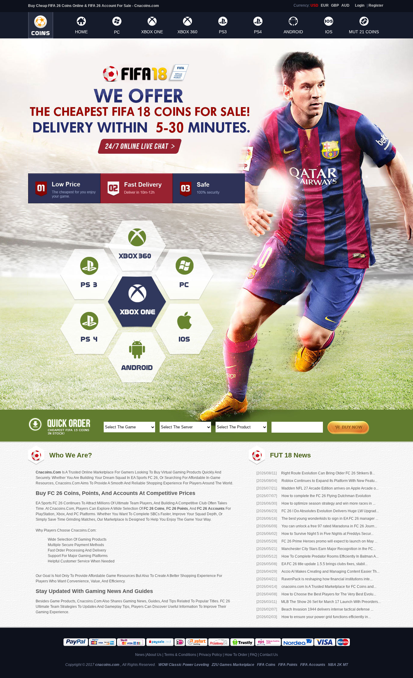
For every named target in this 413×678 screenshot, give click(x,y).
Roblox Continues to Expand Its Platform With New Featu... (329, 481)
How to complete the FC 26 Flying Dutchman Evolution (326, 496)
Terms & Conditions (180, 655)
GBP (335, 5)
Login (359, 5)
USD (314, 5)
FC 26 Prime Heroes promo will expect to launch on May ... (329, 541)
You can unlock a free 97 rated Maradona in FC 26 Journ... (329, 526)
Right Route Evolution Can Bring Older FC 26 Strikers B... (328, 473)
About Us (153, 655)
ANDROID (293, 31)
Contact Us (269, 655)
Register (376, 5)
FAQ (253, 655)
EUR (325, 5)
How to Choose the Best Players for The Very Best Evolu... (328, 594)
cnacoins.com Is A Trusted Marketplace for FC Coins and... (328, 587)
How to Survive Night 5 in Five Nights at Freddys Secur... (327, 534)
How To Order (236, 655)
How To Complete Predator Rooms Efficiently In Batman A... (330, 556)
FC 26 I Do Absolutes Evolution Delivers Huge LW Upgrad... (330, 511)
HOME (81, 31)
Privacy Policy (210, 655)
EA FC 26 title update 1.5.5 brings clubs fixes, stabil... (324, 564)
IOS (328, 31)
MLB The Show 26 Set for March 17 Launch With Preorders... (331, 602)
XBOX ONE (152, 31)
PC (117, 32)
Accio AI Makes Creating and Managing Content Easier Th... (330, 571)
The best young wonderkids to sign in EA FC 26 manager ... (329, 518)
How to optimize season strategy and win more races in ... (328, 503)
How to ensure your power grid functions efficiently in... (326, 617)
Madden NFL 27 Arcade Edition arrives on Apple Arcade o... (330, 488)
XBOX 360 (187, 31)
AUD (345, 5)
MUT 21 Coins (364, 31)
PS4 (258, 31)
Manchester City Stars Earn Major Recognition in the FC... (328, 549)
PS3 (223, 31)
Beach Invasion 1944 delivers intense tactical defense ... (327, 609)
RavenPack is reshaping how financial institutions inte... (326, 579)
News (140, 655)
